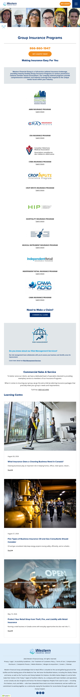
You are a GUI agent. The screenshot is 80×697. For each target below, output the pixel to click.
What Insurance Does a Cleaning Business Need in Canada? (36, 461)
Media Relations (36, 664)
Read (9, 470)
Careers (62, 664)
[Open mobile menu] (76, 3)
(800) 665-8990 (43, 390)
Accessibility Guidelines (22, 661)
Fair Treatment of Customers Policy (43, 661)
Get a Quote (65, 4)
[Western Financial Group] (10, 4)
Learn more (40, 112)
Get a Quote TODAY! (40, 54)
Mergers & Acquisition (50, 664)
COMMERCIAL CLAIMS (40, 315)
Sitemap (69, 664)
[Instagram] (43, 693)
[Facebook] (37, 693)
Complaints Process (23, 664)
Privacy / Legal (8, 661)
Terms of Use (60, 661)
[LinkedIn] (40, 693)
